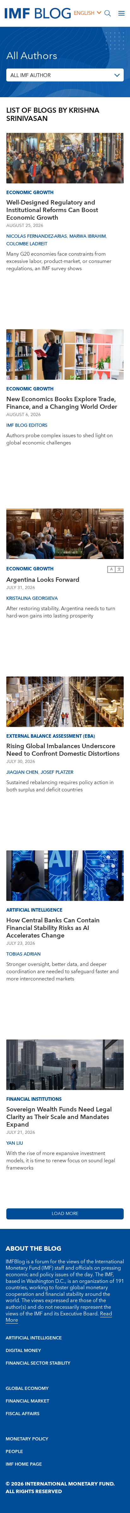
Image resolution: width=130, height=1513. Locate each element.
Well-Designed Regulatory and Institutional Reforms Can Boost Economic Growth (52, 210)
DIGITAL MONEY (23, 1351)
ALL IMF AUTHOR (30, 75)
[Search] (107, 13)
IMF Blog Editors (26, 425)
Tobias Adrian (23, 954)
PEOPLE (14, 1452)
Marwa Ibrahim (87, 236)
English (84, 13)
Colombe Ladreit (26, 244)
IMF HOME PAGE (24, 1464)
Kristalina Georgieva (32, 598)
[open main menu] (121, 13)
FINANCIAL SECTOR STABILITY (38, 1363)
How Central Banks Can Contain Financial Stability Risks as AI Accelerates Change (53, 928)
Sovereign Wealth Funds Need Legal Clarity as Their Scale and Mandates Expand (59, 1117)
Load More (65, 1214)
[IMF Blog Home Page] (38, 13)
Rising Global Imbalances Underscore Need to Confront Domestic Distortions (63, 750)
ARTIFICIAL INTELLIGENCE (34, 1338)
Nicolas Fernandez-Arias (36, 236)
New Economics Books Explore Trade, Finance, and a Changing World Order (61, 403)
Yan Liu (14, 1143)
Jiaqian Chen (22, 772)
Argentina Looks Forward (43, 580)
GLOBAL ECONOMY (27, 1388)
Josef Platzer (57, 772)
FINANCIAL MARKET (27, 1401)
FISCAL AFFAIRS (22, 1414)
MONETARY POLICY (27, 1439)
